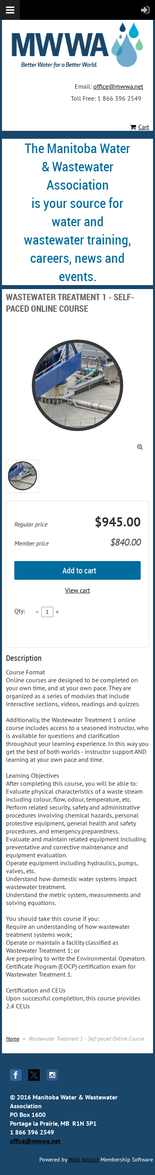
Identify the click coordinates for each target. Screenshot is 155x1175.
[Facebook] (15, 1075)
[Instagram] (52, 1075)
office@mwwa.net (118, 86)
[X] (34, 1075)
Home (12, 1038)
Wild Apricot (84, 1159)
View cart (77, 590)
